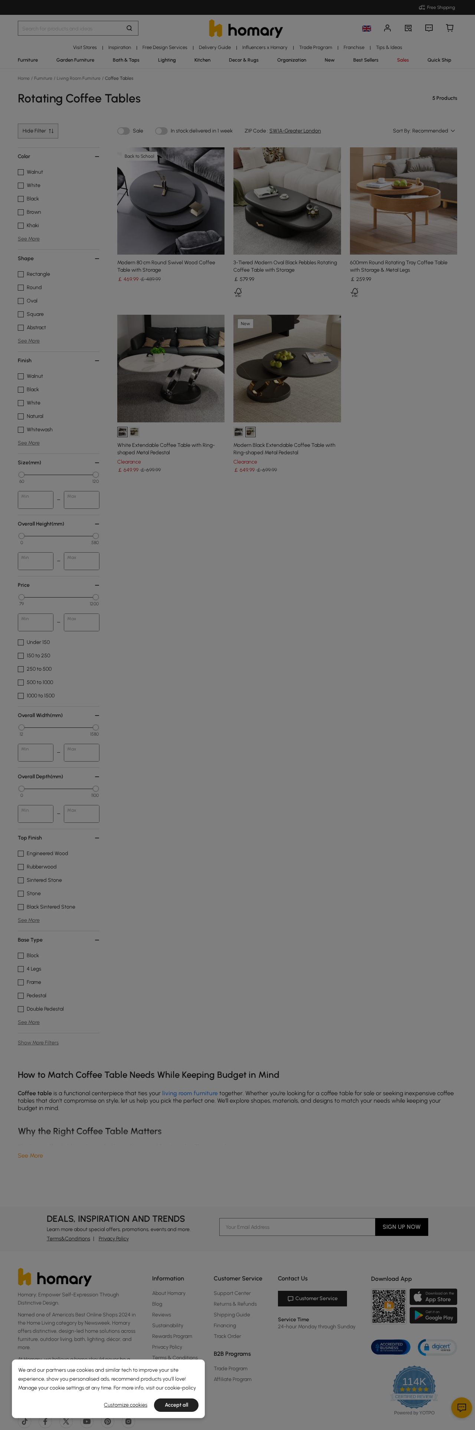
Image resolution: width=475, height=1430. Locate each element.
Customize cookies (125, 1405)
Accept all (176, 1405)
